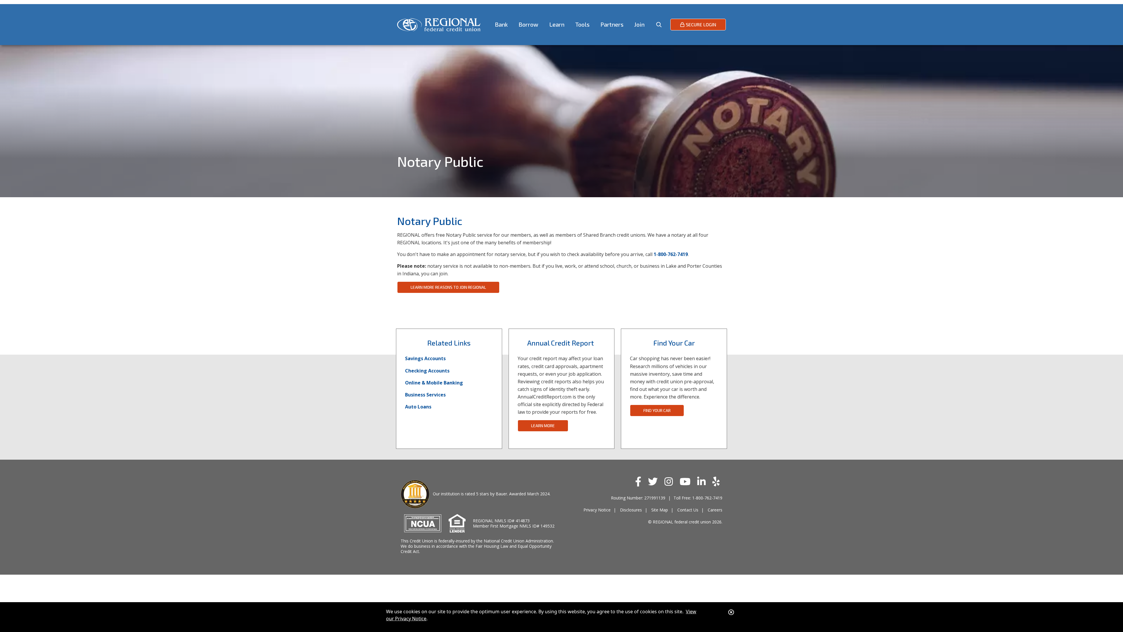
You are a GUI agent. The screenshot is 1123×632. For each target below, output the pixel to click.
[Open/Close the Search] (659, 24)
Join (639, 24)
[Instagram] (670, 481)
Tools (582, 24)
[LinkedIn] (702, 481)
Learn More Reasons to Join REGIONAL (448, 287)
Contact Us (687, 510)
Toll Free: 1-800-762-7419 (698, 498)
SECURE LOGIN (701, 24)
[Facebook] (639, 481)
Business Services (425, 394)
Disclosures (631, 510)
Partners (611, 24)
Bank (501, 24)
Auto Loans (418, 406)
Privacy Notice (597, 510)
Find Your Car (657, 410)
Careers (715, 510)
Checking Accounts (427, 370)
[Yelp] (717, 481)
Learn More (543, 425)
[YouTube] (686, 481)
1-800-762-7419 (671, 254)
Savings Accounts (425, 358)
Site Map (659, 510)
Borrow (528, 24)
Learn (556, 24)
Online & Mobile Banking (434, 382)
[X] (654, 481)
